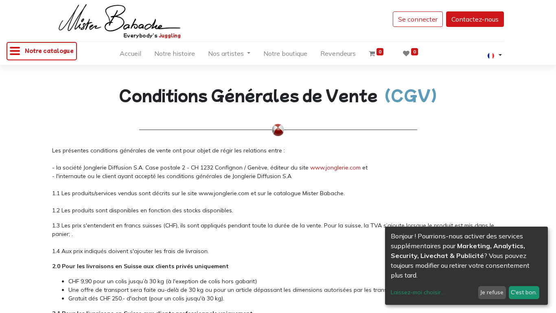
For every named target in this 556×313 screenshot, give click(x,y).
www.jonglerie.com (335, 167)
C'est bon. (524, 292)
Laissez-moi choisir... (417, 292)
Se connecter (418, 19)
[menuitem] (130, 55)
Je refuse (491, 292)
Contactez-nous (475, 19)
